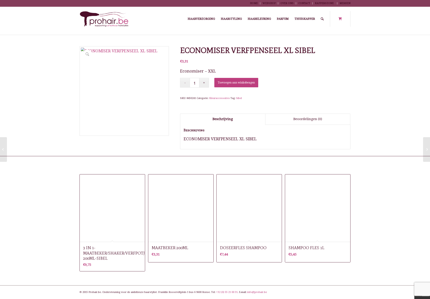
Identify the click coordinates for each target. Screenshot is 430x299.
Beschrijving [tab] (223, 119)
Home (254, 3)
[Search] (322, 19)
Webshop (269, 3)
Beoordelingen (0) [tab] (307, 119)
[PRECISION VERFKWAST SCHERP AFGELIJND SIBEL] (426, 149)
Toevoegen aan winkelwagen (236, 82)
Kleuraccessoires (219, 98)
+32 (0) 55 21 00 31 (227, 292)
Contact (304, 3)
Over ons (287, 3)
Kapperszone (324, 3)
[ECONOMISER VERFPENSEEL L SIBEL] (3, 149)
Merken (345, 3)
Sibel (239, 98)
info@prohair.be (257, 292)
